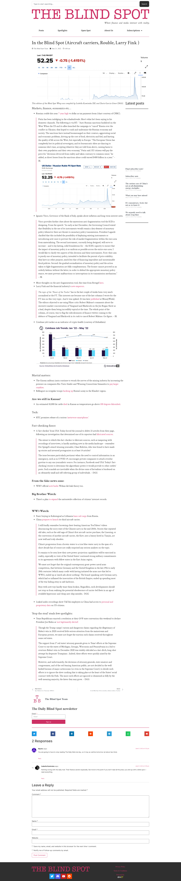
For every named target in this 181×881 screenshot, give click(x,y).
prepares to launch (50, 519)
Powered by (120, 875)
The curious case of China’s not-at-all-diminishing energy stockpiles (136, 185)
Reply (39, 758)
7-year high (63, 113)
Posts (41, 30)
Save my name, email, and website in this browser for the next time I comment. (65, 846)
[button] (34, 733)
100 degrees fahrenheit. (110, 404)
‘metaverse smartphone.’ (78, 417)
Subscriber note (131, 176)
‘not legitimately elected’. (68, 622)
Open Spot (86, 30)
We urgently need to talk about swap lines (135, 213)
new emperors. (78, 286)
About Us (108, 30)
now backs (53, 486)
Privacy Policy (120, 866)
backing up (68, 391)
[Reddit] (69, 876)
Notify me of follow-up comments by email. (51, 850)
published (95, 299)
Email (34, 713)
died (65, 404)
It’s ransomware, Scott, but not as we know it (136, 203)
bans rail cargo (80, 516)
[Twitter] (52, 876)
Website (35, 838)
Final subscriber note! (134, 168)
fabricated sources (105, 434)
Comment (36, 794)
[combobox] (85, 4)
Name (35, 821)
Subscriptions (133, 30)
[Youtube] (63, 876)
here (101, 282)
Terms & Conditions (120, 871)
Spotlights (62, 30)
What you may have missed (136, 195)
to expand (53, 499)
